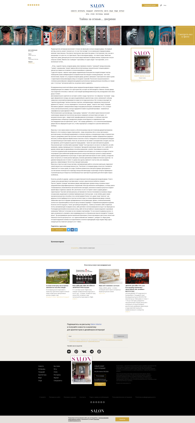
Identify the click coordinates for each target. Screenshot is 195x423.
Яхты (87, 14)
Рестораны (99, 14)
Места (106, 11)
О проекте (42, 397)
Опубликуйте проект (150, 5)
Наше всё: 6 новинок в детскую (109, 285)
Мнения (106, 14)
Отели (92, 14)
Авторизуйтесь (74, 248)
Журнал (121, 11)
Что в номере (100, 376)
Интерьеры (81, 11)
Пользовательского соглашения (113, 340)
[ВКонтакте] (72, 229)
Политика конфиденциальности (145, 397)
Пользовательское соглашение (122, 397)
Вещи (111, 11)
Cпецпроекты (58, 380)
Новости (74, 11)
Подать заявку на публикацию (99, 397)
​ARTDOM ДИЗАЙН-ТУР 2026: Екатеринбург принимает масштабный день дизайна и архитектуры (135, 288)
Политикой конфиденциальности (78, 341)
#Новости (127, 311)
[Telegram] (76, 229)
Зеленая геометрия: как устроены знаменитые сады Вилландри (57, 286)
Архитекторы (98, 11)
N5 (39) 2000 (31, 63)
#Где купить (102, 293)
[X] (68, 229)
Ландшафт (89, 11)
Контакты (83, 397)
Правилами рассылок (94, 341)
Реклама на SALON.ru (136, 81)
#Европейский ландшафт (63, 297)
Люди (116, 11)
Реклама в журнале (70, 397)
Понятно (122, 419)
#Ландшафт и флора (51, 297)
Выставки (57, 366)
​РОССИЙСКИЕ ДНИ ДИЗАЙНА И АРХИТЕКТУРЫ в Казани (84, 286)
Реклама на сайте (54, 397)
